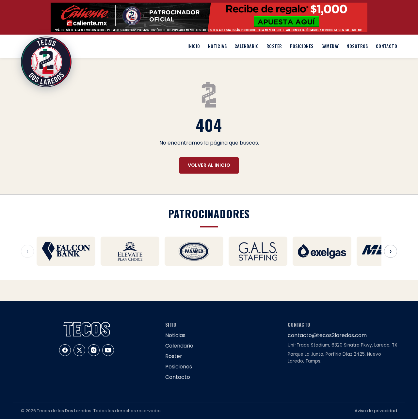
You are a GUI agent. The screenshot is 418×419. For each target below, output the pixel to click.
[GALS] (258, 251)
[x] (79, 350)
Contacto (386, 46)
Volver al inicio (209, 165)
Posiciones (302, 46)
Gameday (330, 46)
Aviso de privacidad (376, 410)
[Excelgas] (322, 251)
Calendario (246, 46)
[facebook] (65, 350)
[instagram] (94, 350)
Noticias (217, 46)
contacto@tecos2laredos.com (327, 335)
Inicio (193, 46)
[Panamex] (194, 251)
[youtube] (108, 350)
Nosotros (357, 46)
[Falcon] (66, 251)
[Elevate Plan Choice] (130, 251)
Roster (274, 46)
